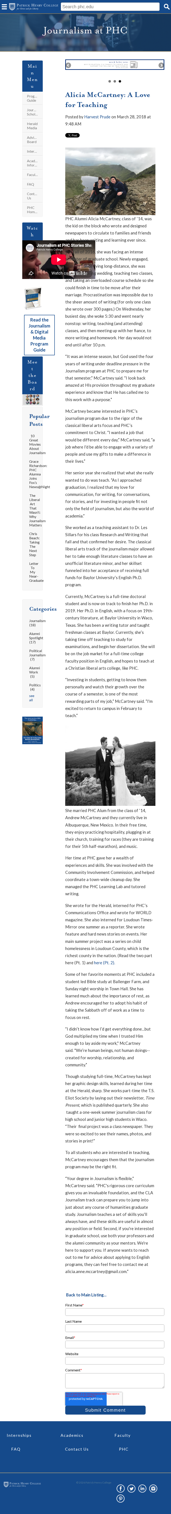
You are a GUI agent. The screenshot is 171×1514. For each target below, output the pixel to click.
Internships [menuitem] (35, 151)
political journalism (37, 655)
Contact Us (77, 1449)
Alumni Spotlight (36, 637)
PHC (123, 1449)
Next (161, 65)
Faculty (122, 1435)
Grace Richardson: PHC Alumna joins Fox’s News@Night (39, 474)
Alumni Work (34, 672)
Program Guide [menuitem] (34, 98)
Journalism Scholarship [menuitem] (35, 112)
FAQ (15, 1449)
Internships (19, 1435)
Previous (68, 65)
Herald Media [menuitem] (32, 125)
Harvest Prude (97, 116)
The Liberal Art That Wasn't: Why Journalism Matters (37, 510)
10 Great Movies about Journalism (37, 444)
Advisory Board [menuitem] (34, 139)
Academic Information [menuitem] (35, 163)
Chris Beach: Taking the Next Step (34, 544)
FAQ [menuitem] (30, 184)
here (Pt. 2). (104, 962)
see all (31, 697)
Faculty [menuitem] (32, 174)
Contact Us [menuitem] (33, 196)
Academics (72, 1435)
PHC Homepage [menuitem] (35, 209)
